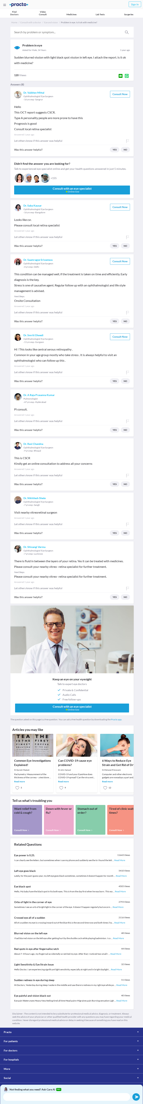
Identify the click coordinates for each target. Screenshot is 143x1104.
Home (14, 22)
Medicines (71, 14)
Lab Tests (100, 14)
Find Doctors (14, 13)
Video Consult (43, 13)
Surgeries (128, 14)
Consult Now (120, 94)
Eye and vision (51, 22)
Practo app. (116, 719)
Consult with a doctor (30, 22)
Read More (119, 860)
